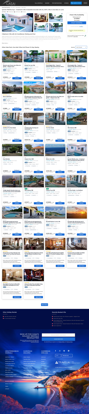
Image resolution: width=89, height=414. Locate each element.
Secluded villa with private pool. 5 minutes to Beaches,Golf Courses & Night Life (76, 222)
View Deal (17, 78)
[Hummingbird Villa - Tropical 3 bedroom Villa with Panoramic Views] (77, 56)
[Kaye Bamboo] (12, 150)
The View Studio (50, 127)
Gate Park (23, 7)
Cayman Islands (45, 372)
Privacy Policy (62, 341)
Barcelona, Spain (9, 361)
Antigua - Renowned (46, 374)
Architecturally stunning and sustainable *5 (31, 128)
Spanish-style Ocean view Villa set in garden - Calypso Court (12, 66)
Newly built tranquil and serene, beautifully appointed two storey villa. (12, 222)
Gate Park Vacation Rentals (10, 316)
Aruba (42, 361)
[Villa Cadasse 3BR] (77, 119)
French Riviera (9, 368)
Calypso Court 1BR (50, 190)
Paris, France (26, 357)
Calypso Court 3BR (29, 159)
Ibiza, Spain (8, 370)
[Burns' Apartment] (12, 88)
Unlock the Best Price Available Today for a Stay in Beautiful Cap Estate (34, 284)
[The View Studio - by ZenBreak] (77, 181)
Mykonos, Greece (9, 365)
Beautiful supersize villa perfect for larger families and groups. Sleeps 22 (33, 97)
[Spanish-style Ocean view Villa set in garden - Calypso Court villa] (55, 88)
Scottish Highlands (28, 365)
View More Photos (7, 30)
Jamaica (43, 368)
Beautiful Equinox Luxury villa (53, 221)
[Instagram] (59, 351)
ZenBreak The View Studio (9, 127)
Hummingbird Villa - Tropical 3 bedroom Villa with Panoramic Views (76, 66)
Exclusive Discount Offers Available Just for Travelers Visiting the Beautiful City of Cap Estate (76, 253)
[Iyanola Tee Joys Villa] (34, 56)
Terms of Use (69, 341)
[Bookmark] (4, 15)
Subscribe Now (58, 339)
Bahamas (43, 359)
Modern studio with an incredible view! (75, 97)
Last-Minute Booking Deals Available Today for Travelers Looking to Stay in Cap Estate (55, 253)
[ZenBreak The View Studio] (12, 119)
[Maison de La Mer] (55, 150)
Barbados (43, 365)
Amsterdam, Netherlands (29, 376)
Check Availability (76, 23)
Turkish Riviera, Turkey (11, 374)
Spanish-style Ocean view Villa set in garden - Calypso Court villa (55, 97)
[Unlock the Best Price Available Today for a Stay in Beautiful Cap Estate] (34, 275)
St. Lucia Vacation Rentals (9, 318)
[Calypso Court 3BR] (34, 150)
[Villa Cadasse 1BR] (34, 181)
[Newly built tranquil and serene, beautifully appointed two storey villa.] (12, 213)
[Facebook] (55, 351)
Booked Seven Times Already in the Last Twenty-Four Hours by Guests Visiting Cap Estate (11, 253)
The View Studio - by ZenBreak (75, 190)
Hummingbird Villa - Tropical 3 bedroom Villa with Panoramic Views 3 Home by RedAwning (55, 66)
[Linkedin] (68, 351)
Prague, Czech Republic (29, 363)
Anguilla (43, 357)
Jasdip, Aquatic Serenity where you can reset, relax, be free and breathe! (12, 191)
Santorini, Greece (9, 357)
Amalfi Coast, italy (9, 359)
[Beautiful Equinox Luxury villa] (55, 213)
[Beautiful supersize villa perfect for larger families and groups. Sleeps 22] (34, 88)
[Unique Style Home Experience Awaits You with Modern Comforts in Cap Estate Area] (34, 244)
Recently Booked (9, 381)
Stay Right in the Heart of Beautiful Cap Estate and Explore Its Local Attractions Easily (11, 284)
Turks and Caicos (45, 370)
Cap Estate (18, 7)
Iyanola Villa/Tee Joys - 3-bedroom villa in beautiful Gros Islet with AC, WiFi (76, 159)
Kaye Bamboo (6, 159)
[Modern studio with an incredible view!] (77, 88)
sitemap (7, 388)
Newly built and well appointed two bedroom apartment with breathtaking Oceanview (34, 222)
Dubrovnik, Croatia (10, 363)
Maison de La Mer (50, 159)
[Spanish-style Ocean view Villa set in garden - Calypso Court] (12, 56)
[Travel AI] (62, 362)
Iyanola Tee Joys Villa (30, 65)
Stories (66, 3)
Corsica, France (9, 376)
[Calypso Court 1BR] (55, 181)
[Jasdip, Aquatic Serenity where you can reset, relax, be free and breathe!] (12, 181)
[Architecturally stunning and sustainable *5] (34, 119)
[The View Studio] (55, 119)
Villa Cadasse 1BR (29, 190)
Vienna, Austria (27, 370)
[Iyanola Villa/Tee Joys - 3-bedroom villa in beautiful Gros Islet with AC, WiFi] (77, 150)
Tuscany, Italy (26, 359)
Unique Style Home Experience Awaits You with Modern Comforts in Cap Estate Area (34, 253)
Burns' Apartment (7, 96)
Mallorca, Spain (9, 372)
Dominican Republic (46, 376)
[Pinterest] (64, 351)
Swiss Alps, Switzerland (29, 361)
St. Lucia (12, 7)
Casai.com (60, 367)
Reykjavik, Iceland (28, 368)
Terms (6, 386)
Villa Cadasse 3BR (72, 127)
